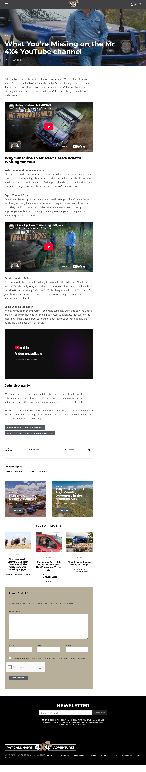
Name (11, 646)
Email (40, 646)
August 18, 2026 (81, 572)
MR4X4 (7, 60)
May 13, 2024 (69, 504)
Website (69, 646)
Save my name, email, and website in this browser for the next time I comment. (49, 658)
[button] (47, 582)
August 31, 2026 (50, 577)
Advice (50, 755)
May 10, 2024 (18, 60)
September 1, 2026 (22, 574)
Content (32, 471)
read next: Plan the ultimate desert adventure (30, 433)
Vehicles (105, 755)
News (7, 35)
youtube (44, 471)
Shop (139, 755)
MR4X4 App (127, 755)
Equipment (79, 755)
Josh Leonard (15, 504)
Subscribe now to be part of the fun (24, 427)
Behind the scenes (15, 471)
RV (116, 755)
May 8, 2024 (29, 504)
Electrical (64, 755)
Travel (59, 486)
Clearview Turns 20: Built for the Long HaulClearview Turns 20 (48, 566)
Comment (13, 612)
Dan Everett (48, 574)
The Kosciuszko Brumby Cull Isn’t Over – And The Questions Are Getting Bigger (17, 564)
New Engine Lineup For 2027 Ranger (79, 563)
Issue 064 (13, 493)
